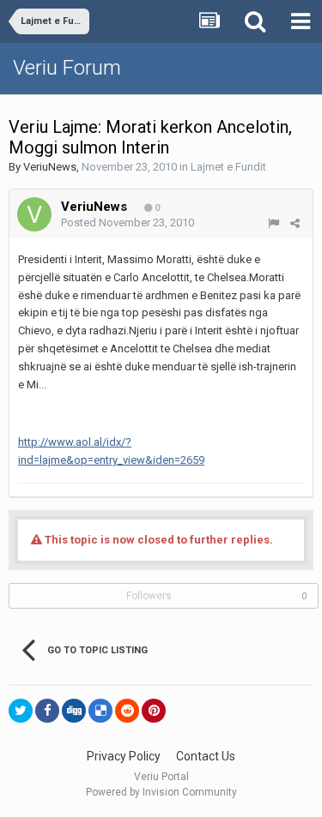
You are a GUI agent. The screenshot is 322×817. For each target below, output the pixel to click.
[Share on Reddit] (127, 711)
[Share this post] (295, 223)
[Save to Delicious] (100, 711)
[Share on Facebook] (47, 711)
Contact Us (205, 756)
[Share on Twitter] (21, 711)
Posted (127, 222)
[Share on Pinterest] (154, 711)
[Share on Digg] (74, 711)
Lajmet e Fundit (228, 166)
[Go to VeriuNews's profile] (34, 214)
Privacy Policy (124, 756)
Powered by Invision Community (161, 792)
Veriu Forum (67, 68)
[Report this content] (273, 223)
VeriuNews (49, 166)
